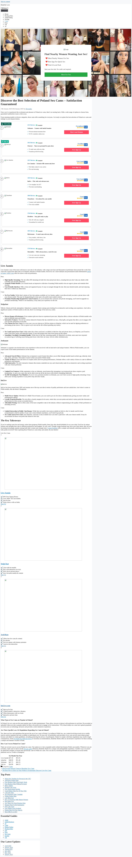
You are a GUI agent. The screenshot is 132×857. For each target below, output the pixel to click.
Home (6, 14)
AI (5, 26)
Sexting (7, 19)
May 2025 (8, 853)
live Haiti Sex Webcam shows (23, 738)
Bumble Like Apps (10, 787)
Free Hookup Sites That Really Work (16, 782)
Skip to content (5, 1)
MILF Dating (9, 786)
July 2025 (8, 851)
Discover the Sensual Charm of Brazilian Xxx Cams (18, 768)
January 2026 (9, 847)
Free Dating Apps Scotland (13, 808)
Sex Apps (7, 834)
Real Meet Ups (9, 801)
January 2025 (9, 854)
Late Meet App (9, 798)
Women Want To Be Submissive (14, 805)
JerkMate (4, 635)
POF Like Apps (9, 806)
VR (6, 24)
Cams (6, 21)
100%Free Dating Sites (12, 780)
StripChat (5, 564)
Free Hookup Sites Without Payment (16, 784)
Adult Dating (9, 17)
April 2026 (8, 846)
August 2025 (8, 849)
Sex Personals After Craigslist (13, 794)
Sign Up (3, 504)
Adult (6, 820)
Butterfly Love (5, 5)
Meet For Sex (66, 75)
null (6, 830)
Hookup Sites (9, 16)
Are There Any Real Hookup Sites (15, 803)
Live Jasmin (5, 493)
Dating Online (9, 827)
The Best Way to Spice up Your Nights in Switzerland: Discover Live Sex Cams (26, 770)
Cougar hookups (52, 428)
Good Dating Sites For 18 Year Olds (15, 791)
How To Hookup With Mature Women (16, 799)
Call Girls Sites (9, 792)
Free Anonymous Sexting (12, 789)
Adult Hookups (9, 822)
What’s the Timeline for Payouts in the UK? (18, 779)
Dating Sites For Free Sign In (13, 810)
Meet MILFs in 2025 (11, 812)
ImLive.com (5, 706)
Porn (6, 23)
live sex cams (28, 749)
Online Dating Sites (10, 796)
